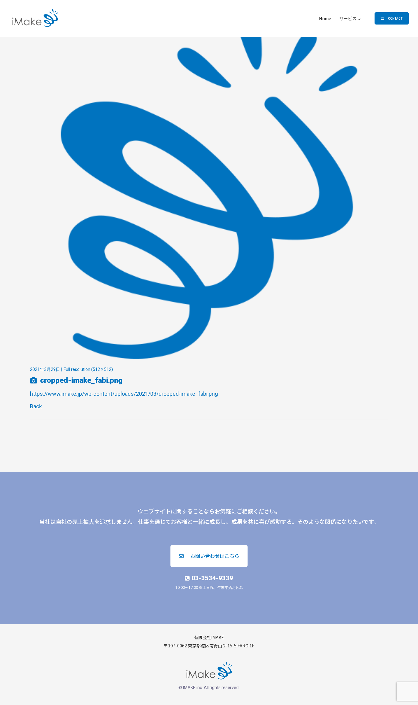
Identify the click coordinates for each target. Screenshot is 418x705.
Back (36, 406)
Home (325, 18)
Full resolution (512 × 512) (88, 369)
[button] (392, 18)
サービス (347, 18)
